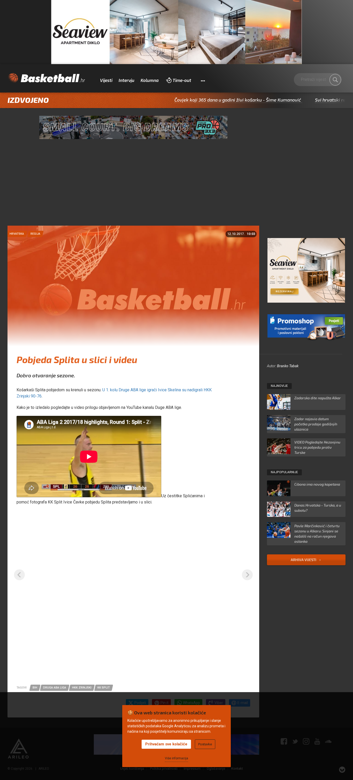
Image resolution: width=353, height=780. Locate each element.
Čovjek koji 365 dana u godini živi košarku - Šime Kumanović (208, 100)
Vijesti (106, 80)
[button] (202, 80)
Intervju (126, 80)
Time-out (182, 80)
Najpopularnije (284, 472)
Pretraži (335, 80)
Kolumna (150, 80)
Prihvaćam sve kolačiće (166, 744)
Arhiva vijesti (304, 559)
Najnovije (279, 386)
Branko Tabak (287, 366)
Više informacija (176, 758)
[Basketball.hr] (46, 78)
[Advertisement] (176, 187)
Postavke (205, 744)
